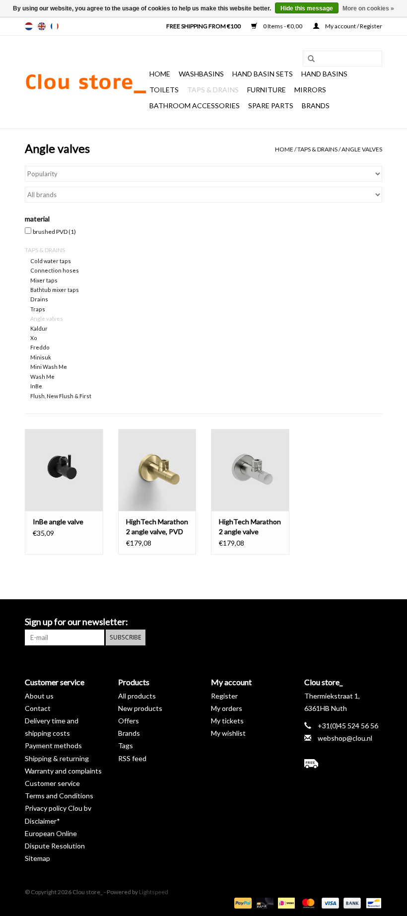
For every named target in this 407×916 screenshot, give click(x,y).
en (42, 26)
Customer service (52, 783)
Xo (33, 338)
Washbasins (201, 74)
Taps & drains (213, 89)
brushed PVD (54, 231)
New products (140, 708)
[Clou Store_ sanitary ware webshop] (85, 82)
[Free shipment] (343, 763)
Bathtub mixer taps (54, 289)
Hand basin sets (262, 74)
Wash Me (42, 376)
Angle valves (361, 149)
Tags (125, 745)
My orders (226, 708)
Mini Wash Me (48, 366)
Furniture (266, 89)
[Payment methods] (242, 902)
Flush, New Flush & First (60, 396)
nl (29, 26)
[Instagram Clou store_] (374, 622)
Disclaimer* (42, 821)
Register (224, 696)
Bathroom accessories (194, 105)
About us (39, 696)
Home (159, 74)
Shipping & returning (57, 758)
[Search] (308, 59)
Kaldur (39, 328)
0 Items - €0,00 (282, 26)
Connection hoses (54, 270)
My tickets (227, 720)
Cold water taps (50, 261)
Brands (316, 105)
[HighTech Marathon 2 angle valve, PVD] (157, 470)
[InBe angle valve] (64, 470)
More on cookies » (368, 8)
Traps (37, 309)
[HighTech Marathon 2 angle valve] (250, 470)
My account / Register (353, 26)
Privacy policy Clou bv (58, 808)
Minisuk (40, 357)
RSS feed (132, 758)
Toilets (164, 89)
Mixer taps (44, 280)
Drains (39, 299)
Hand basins (324, 74)
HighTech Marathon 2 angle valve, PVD (157, 526)
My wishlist (228, 733)
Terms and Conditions (59, 795)
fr (55, 26)
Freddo (40, 347)
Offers (128, 720)
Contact (38, 708)
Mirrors (310, 89)
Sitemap (37, 858)
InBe (36, 386)
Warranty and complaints (63, 771)
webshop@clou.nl (345, 738)
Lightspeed (153, 892)
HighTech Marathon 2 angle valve (250, 526)
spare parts (270, 105)
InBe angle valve (58, 521)
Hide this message (306, 8)
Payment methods (53, 745)
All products (137, 696)
